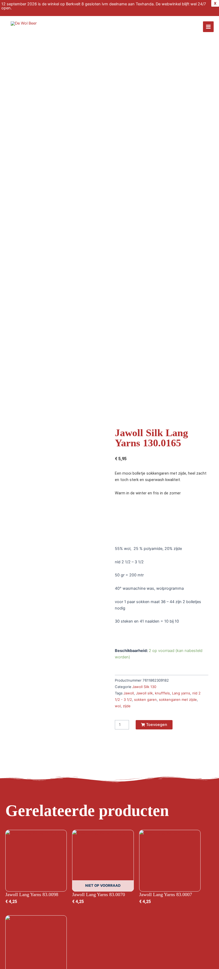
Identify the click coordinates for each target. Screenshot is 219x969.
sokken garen (145, 699)
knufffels (162, 693)
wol (118, 706)
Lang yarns (181, 693)
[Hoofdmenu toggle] (208, 26)
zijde (127, 706)
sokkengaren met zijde (178, 699)
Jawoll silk (144, 693)
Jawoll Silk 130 (144, 687)
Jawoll (128, 693)
